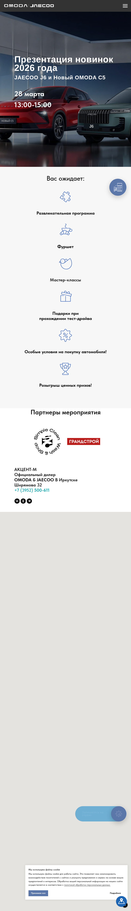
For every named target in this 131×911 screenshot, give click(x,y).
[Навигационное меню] (125, 6)
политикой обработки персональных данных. (87, 884)
